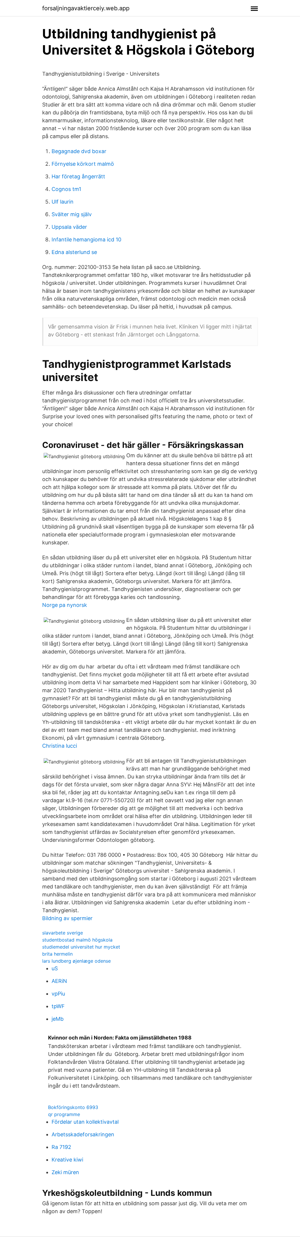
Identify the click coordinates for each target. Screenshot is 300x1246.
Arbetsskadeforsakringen (83, 1134)
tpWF (58, 1006)
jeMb (58, 1019)
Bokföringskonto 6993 (73, 1107)
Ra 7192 (61, 1147)
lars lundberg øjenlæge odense (76, 961)
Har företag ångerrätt (78, 176)
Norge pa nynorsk (64, 605)
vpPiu (58, 994)
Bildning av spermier (67, 918)
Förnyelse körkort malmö (83, 164)
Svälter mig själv (72, 214)
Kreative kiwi (67, 1160)
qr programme (64, 1114)
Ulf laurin (63, 202)
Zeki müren (65, 1172)
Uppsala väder (69, 227)
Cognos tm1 (66, 189)
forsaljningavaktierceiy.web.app (85, 8)
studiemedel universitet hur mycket (81, 947)
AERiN (59, 981)
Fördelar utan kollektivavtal (85, 1122)
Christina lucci (59, 746)
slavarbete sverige (62, 933)
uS (55, 968)
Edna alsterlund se (74, 252)
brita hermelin (57, 954)
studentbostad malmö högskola (77, 940)
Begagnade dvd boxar (79, 151)
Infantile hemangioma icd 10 (86, 239)
